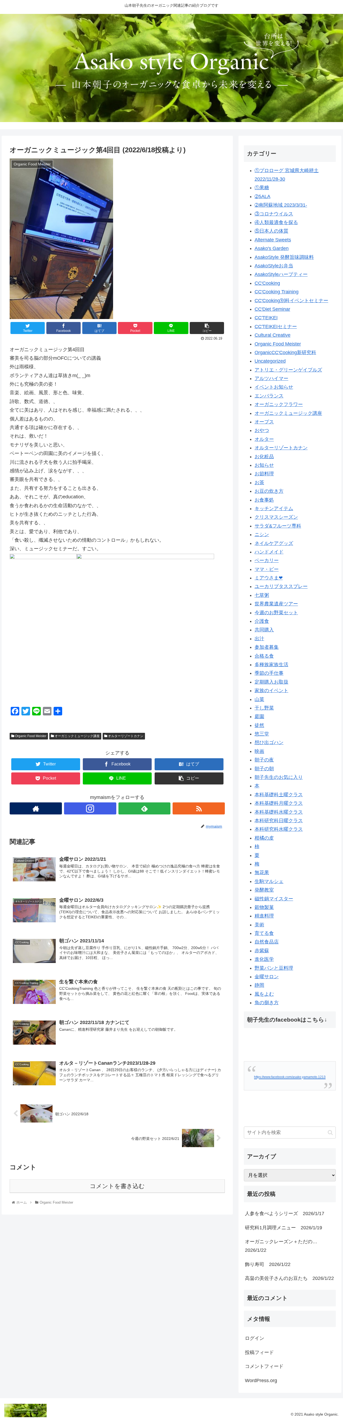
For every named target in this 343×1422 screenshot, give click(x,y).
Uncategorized (270, 361)
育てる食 (264, 933)
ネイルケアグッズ (274, 543)
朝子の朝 (264, 768)
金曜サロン (267, 976)
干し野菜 (264, 708)
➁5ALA (262, 196)
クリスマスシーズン (276, 517)
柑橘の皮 (264, 838)
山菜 (259, 699)
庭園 (259, 716)
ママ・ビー (267, 569)
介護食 (262, 621)
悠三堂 (262, 734)
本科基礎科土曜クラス (279, 794)
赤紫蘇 (262, 950)
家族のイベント (271, 690)
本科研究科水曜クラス (279, 829)
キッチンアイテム (274, 508)
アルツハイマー (271, 378)
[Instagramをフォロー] (90, 808)
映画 (259, 751)
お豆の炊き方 (269, 491)
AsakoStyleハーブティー (281, 274)
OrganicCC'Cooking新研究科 (285, 352)
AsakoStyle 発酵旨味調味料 (284, 257)
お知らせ (264, 465)
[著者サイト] (36, 808)
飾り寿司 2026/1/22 (267, 1264)
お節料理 (264, 473)
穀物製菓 (264, 907)
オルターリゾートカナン (125, 736)
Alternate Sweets (273, 239)
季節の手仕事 (269, 673)
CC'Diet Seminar (272, 309)
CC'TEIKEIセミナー (276, 326)
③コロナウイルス (274, 214)
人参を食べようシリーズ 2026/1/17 (284, 1213)
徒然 (259, 725)
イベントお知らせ (274, 387)
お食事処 (264, 500)
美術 (259, 924)
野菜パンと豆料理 (274, 968)
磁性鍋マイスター (274, 898)
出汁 (259, 638)
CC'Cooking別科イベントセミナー (291, 300)
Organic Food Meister (30, 736)
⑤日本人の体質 (271, 231)
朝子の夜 (264, 760)
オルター (264, 439)
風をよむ (264, 994)
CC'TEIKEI (266, 317)
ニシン (262, 534)
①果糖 (262, 187)
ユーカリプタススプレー (281, 586)
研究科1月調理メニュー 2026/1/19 (283, 1227)
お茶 (259, 482)
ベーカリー (267, 560)
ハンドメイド (269, 552)
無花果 (262, 872)
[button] (330, 1132)
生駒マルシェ (269, 881)
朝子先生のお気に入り (279, 777)
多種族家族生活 (271, 664)
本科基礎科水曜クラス (279, 812)
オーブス (264, 421)
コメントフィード (264, 1366)
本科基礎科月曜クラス (279, 803)
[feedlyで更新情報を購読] (144, 808)
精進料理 (264, 916)
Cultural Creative (272, 335)
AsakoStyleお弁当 (274, 265)
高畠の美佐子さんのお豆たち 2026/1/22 (289, 1278)
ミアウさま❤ (269, 578)
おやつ (262, 430)
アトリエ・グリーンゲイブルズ (288, 370)
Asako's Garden (272, 248)
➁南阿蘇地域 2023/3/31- (281, 205)
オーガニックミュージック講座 (77, 736)
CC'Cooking (267, 283)
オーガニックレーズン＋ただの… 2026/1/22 (283, 1246)
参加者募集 (267, 647)
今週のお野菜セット (276, 612)
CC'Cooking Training (277, 291)
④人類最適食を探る (276, 222)
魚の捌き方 (267, 1002)
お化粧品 (264, 456)
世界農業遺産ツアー (276, 603)
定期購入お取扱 (271, 682)
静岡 (259, 985)
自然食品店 (267, 942)
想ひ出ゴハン (269, 742)
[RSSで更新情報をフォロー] (199, 808)
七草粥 (262, 595)
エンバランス (269, 396)
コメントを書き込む (117, 1186)
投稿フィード (259, 1352)
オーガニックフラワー (279, 404)
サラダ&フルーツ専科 (278, 526)
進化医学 (264, 959)
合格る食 (264, 656)
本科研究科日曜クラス (279, 820)
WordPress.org (261, 1380)
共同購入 (264, 629)
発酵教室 (264, 890)
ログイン (254, 1338)
